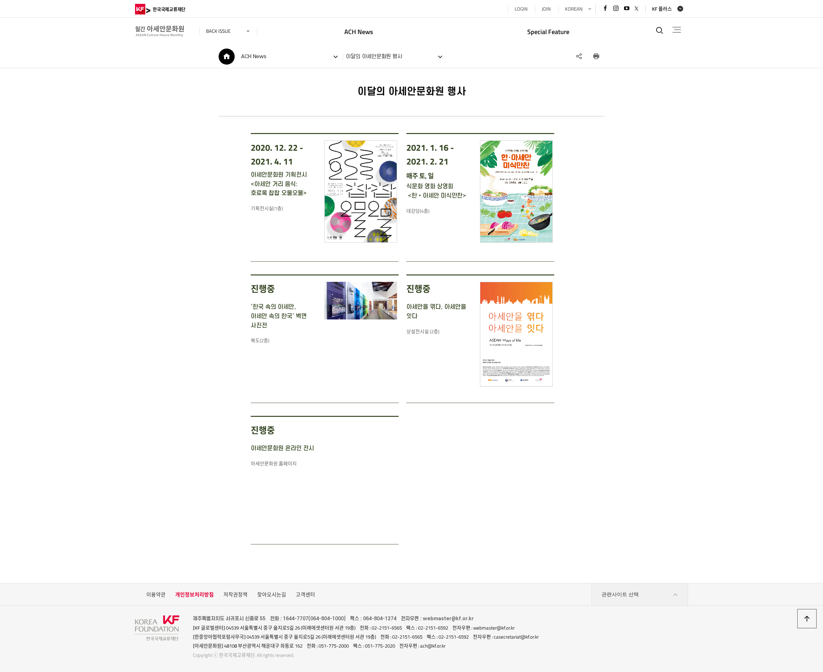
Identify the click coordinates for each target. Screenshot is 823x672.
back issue (218, 31)
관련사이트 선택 (620, 594)
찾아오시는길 (271, 594)
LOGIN (521, 9)
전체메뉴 (676, 30)
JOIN (546, 9)
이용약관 (156, 594)
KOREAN (574, 9)
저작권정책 (235, 594)
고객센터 (305, 594)
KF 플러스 (662, 9)
